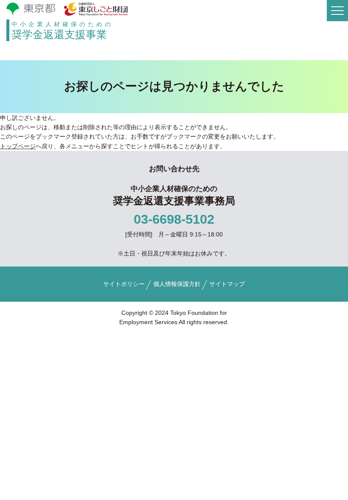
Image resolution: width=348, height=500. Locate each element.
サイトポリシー (124, 284)
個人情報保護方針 (177, 284)
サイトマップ (227, 284)
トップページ (18, 146)
